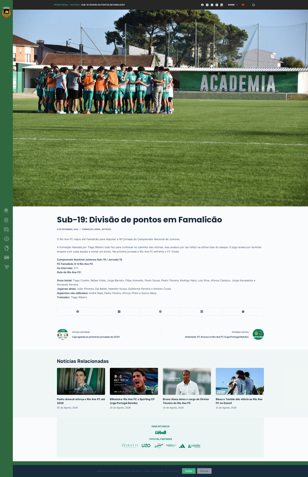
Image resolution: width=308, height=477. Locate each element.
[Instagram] (212, 5)
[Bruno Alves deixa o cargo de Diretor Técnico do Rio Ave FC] (187, 381)
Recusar (204, 471)
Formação (87, 229)
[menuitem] (243, 5)
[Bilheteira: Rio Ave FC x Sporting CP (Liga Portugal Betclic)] (134, 381)
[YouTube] (217, 5)
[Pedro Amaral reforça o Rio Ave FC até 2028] (81, 381)
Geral (97, 229)
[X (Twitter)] (207, 5)
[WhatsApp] (243, 312)
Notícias (75, 5)
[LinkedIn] (221, 5)
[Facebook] (202, 5)
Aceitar (188, 471)
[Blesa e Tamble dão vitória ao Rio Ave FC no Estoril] (240, 381)
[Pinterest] (160, 312)
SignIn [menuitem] (231, 5)
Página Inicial (61, 5)
